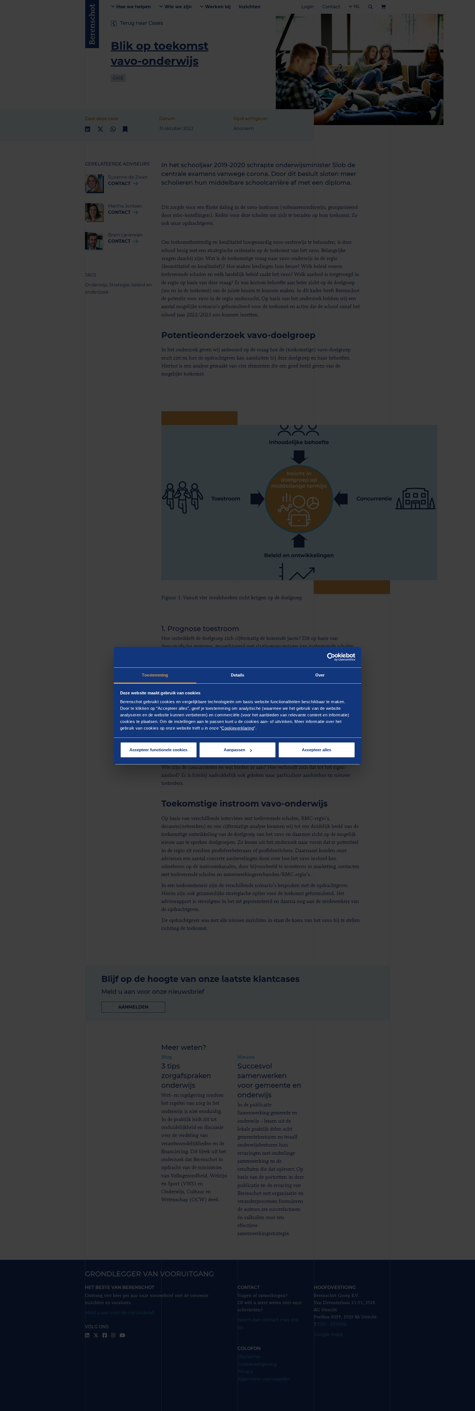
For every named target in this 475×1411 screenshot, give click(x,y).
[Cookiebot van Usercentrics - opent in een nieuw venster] (331, 657)
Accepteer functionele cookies (158, 749)
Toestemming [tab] (155, 675)
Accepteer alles (316, 749)
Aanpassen (234, 749)
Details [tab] (237, 675)
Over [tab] (320, 675)
